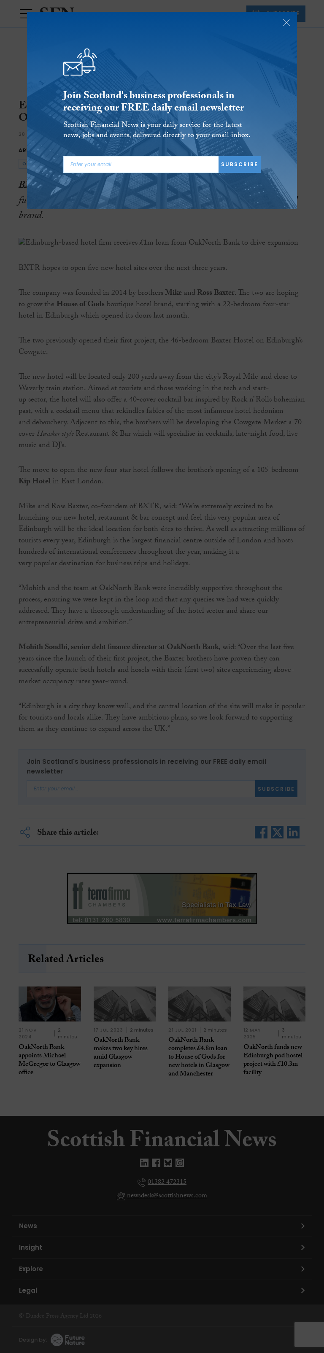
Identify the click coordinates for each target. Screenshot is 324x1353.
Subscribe (239, 164)
